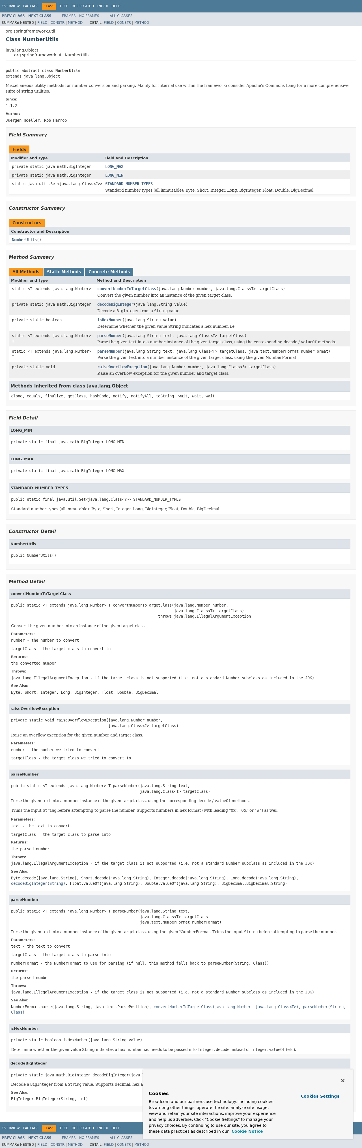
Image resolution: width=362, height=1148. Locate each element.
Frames (69, 16)
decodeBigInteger (115, 304)
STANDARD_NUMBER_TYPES (129, 183)
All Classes (121, 16)
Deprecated (83, 6)
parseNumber (109, 335)
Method (75, 23)
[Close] (343, 1080)
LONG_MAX (114, 166)
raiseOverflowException (122, 367)
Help (115, 6)
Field (42, 23)
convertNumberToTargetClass (126, 288)
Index (102, 6)
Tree (63, 6)
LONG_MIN (114, 175)
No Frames (89, 16)
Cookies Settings (320, 1096)
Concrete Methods (109, 271)
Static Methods (64, 271)
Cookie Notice (246, 1131)
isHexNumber (109, 320)
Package (31, 6)
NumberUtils (24, 239)
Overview (11, 6)
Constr (57, 23)
